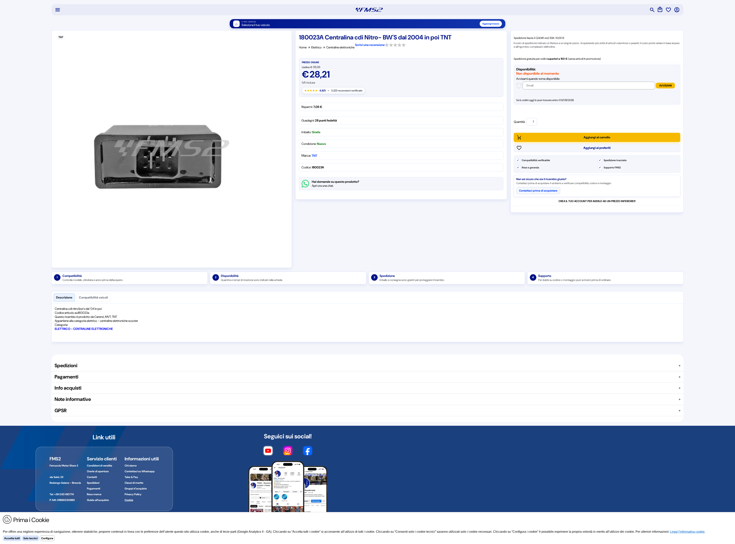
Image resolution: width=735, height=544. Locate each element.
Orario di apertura (98, 471)
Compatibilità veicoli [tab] (93, 297)
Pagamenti (93, 488)
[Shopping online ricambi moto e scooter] (369, 10)
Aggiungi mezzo (490, 23)
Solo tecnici (30, 538)
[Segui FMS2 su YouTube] (268, 452)
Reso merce (94, 494)
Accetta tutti (12, 538)
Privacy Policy (133, 494)
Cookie (129, 500)
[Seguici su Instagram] (288, 452)
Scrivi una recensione (370, 45)
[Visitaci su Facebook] (308, 452)
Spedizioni (93, 482)
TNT (314, 156)
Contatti (92, 477)
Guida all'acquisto (98, 500)
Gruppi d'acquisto (136, 488)
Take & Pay (131, 477)
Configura (47, 538)
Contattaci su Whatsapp (140, 471)
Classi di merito (134, 482)
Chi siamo (131, 465)
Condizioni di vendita (99, 465)
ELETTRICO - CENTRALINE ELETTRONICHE (84, 329)
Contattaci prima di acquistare (538, 190)
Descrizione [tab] (64, 297)
